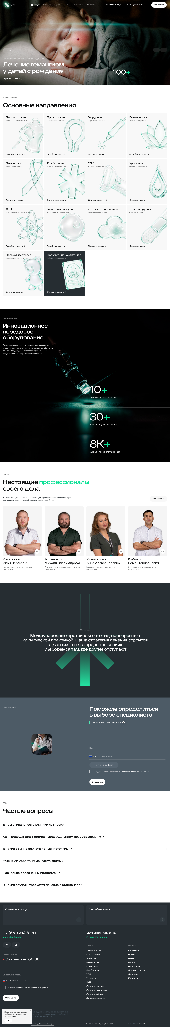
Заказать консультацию (13, 975)
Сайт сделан (137, 1023)
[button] (64, 273)
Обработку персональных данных (135, 771)
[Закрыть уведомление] (30, 1011)
